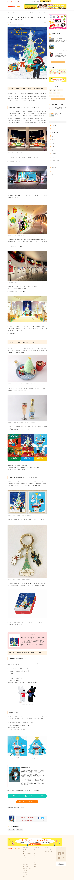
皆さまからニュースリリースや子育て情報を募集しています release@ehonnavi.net (61, 864)
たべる (53, 150)
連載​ (52, 174)
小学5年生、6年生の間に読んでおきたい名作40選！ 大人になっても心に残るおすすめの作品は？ (60, 49)
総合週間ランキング (48, 851)
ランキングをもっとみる (58, 61)
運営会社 (14, 881)
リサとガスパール (14, 24)
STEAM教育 (54, 125)
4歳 (50, 93)
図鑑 (35, 866)
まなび (53, 143)
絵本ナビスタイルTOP (28, 881)
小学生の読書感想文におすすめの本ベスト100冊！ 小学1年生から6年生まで (60, 41)
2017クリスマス (21, 24)
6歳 (58, 93)
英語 (52, 136)
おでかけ (17, 12)
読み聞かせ (36, 862)
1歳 (54, 90)
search (65, 1)
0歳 (50, 90)
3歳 (61, 90)
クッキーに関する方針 (35, 1)
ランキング (54, 171)
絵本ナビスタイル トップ (11, 12)
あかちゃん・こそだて (55, 160)
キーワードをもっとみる (58, 98)
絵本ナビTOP (34, 881)
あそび (53, 146)
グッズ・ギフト (54, 157)
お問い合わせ (10, 881)
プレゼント (54, 164)
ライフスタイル (54, 153)
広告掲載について (46, 881)
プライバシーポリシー (20, 881)
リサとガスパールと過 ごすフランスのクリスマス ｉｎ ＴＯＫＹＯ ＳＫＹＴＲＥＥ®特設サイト (27, 796)
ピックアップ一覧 (48, 849)
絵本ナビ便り (54, 167)
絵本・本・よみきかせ (60, 38)
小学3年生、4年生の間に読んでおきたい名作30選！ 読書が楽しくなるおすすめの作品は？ (60, 56)
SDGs (53, 129)
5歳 (54, 93)
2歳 (58, 90)
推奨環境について (40, 881)
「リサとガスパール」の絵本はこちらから (27, 801)
